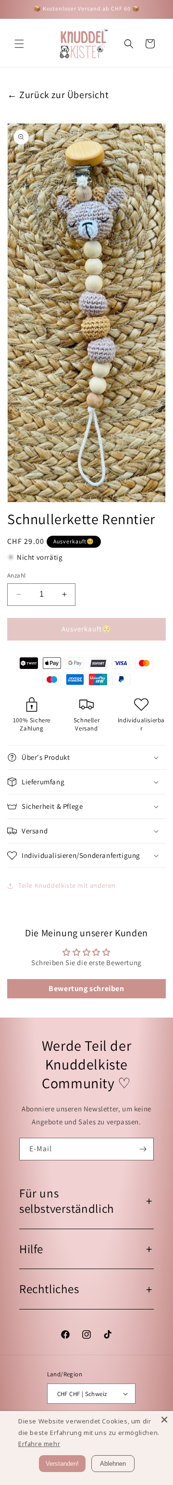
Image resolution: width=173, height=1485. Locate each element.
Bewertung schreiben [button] (86, 988)
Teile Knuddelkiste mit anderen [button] (67, 885)
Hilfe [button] (31, 1249)
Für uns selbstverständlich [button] (66, 1201)
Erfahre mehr (39, 1443)
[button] (19, 43)
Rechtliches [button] (49, 1288)
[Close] (164, 1419)
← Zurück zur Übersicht (58, 94)
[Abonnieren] (142, 1149)
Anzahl (16, 575)
